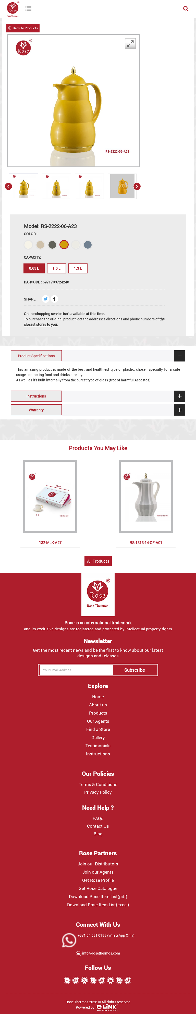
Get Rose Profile (98, 880)
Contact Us (98, 826)
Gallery (98, 737)
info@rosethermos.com (100, 953)
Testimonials (98, 746)
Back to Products (24, 28)
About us (98, 705)
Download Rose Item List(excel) (98, 905)
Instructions (98, 754)
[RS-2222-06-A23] (23, 192)
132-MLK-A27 (50, 542)
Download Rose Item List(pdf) (98, 896)
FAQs (98, 818)
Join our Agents (98, 872)
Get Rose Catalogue (98, 888)
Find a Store (98, 729)
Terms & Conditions (98, 784)
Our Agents (98, 721)
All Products (98, 561)
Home (98, 696)
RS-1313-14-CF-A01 (146, 542)
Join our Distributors (98, 864)
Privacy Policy (98, 792)
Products (98, 713)
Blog (98, 834)
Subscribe (134, 670)
